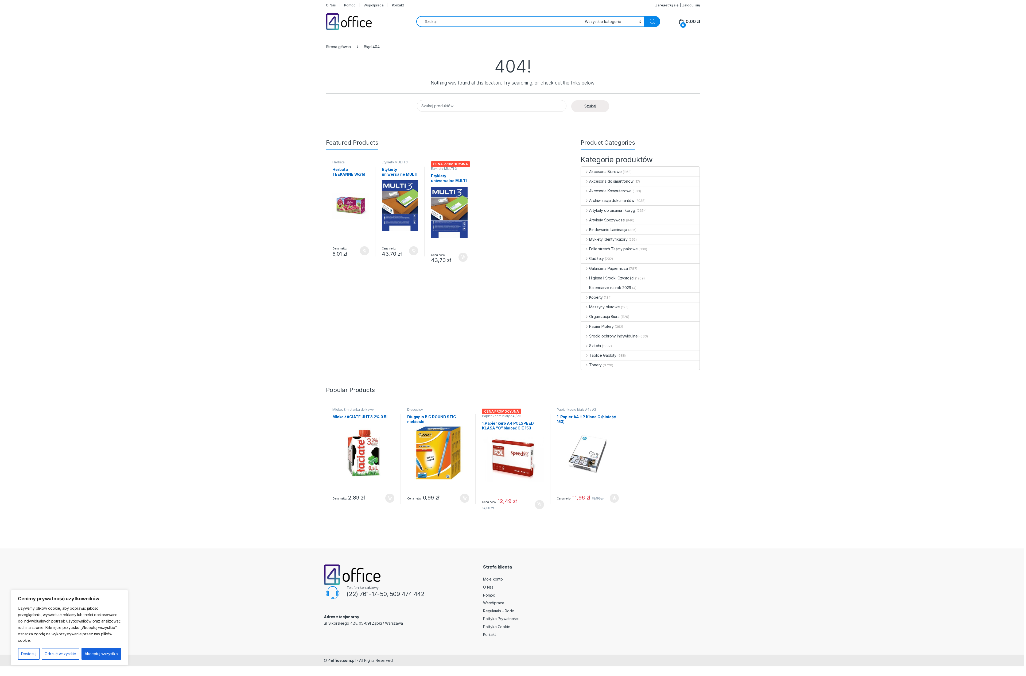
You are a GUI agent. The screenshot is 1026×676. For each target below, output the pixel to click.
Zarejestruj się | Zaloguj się (677, 5)
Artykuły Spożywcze (607, 220)
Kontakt (398, 5)
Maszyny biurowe (604, 307)
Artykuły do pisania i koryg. (612, 210)
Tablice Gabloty (602, 355)
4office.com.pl (342, 660)
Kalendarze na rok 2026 (610, 287)
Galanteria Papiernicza (608, 268)
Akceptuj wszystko (101, 653)
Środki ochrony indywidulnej (613, 336)
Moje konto (493, 579)
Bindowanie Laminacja (608, 229)
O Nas (331, 5)
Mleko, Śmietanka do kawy (353, 410)
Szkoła (595, 345)
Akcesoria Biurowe (605, 171)
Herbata (338, 162)
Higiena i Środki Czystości (611, 278)
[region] (69, 627)
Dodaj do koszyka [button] (361, 250)
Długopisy (415, 410)
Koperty (596, 297)
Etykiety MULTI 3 (395, 162)
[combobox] (499, 21)
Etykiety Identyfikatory (608, 239)
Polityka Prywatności (501, 618)
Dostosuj (28, 653)
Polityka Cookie (496, 626)
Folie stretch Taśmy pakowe (613, 249)
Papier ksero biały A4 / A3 (501, 416)
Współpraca (374, 5)
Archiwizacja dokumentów (611, 200)
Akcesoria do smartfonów (611, 181)
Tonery (595, 365)
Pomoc (349, 5)
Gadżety (596, 258)
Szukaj (590, 106)
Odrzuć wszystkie (60, 653)
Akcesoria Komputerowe (610, 191)
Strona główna (338, 46)
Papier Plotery (601, 326)
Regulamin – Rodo (498, 611)
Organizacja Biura (604, 316)
